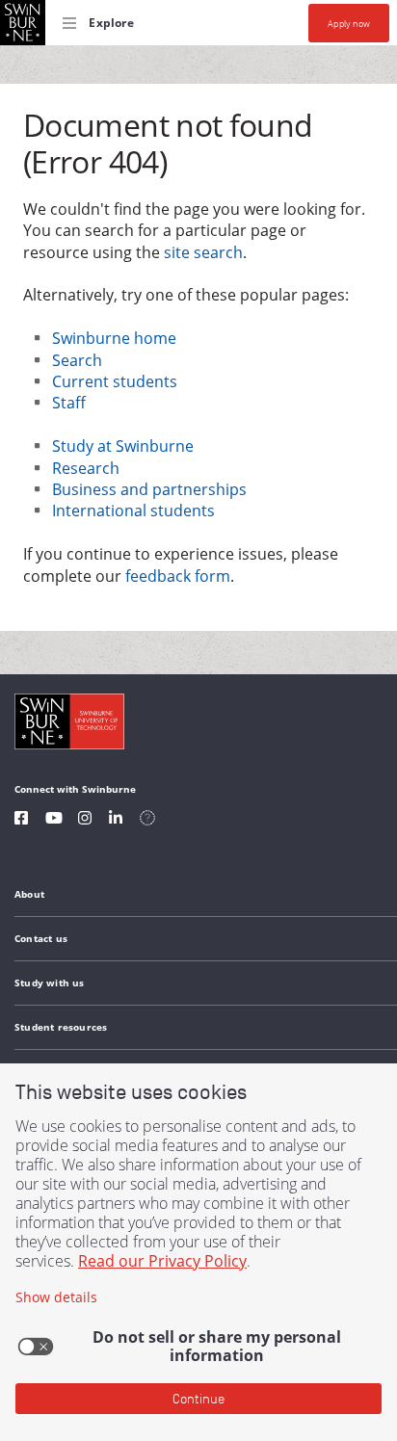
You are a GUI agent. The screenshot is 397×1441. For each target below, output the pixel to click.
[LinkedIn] (115, 820)
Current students (114, 381)
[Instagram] (85, 820)
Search (77, 360)
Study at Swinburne (123, 446)
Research (85, 468)
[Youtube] (54, 820)
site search (203, 252)
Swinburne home (114, 338)
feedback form (177, 576)
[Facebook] (21, 820)
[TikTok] (147, 820)
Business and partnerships (149, 489)
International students (133, 510)
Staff (69, 402)
